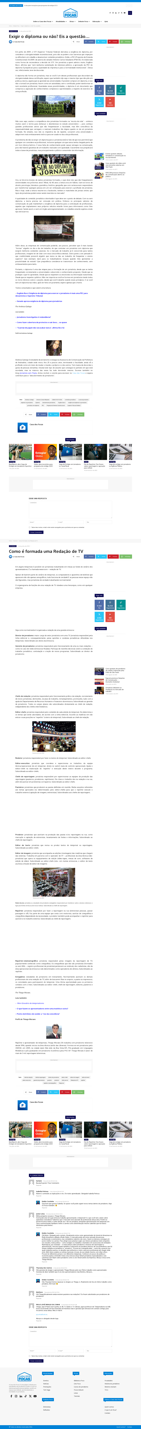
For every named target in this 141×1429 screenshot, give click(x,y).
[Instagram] (113, 12)
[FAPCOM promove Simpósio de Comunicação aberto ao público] (99, 175)
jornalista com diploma (33, 405)
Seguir (110, 85)
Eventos (97, 158)
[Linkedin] (115, 12)
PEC (43, 405)
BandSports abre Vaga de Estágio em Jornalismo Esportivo (20, 465)
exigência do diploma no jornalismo (77, 402)
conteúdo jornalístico (70, 399)
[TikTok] (118, 12)
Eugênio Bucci (61, 402)
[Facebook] (110, 12)
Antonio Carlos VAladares (43, 399)
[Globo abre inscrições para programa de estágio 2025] (45, 452)
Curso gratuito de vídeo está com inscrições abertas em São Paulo (116, 165)
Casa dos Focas (19, 42)
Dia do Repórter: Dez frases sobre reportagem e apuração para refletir (47, 5)
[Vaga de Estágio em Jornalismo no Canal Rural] (70, 452)
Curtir (99, 85)
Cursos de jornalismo (98, 167)
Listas (86, 462)
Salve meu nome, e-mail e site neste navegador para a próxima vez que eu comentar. (57, 527)
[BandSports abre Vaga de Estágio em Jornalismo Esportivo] (20, 452)
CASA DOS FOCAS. (57, 399)
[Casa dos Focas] (11, 41)
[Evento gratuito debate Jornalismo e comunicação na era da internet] (99, 156)
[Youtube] (124, 12)
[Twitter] (121, 12)
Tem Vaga (12, 462)
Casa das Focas (79, 373)
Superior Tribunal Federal (74, 405)
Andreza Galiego (29, 399)
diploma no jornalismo (27, 402)
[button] (130, 13)
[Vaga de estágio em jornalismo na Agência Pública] (120, 452)
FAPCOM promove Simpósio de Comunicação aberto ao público (115, 174)
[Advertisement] (54, 388)
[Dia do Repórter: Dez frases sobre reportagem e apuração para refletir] (95, 452)
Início (10, 26)
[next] (130, 5)
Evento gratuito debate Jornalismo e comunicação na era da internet (116, 155)
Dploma (38, 402)
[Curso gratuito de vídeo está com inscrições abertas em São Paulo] (99, 166)
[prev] (127, 5)
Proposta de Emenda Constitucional (56, 405)
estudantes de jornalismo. (49, 402)
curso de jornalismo (83, 399)
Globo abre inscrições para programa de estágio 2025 (43, 465)
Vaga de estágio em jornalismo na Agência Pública (120, 465)
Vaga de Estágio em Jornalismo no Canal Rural (70, 465)
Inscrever (110, 97)
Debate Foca (16, 26)
